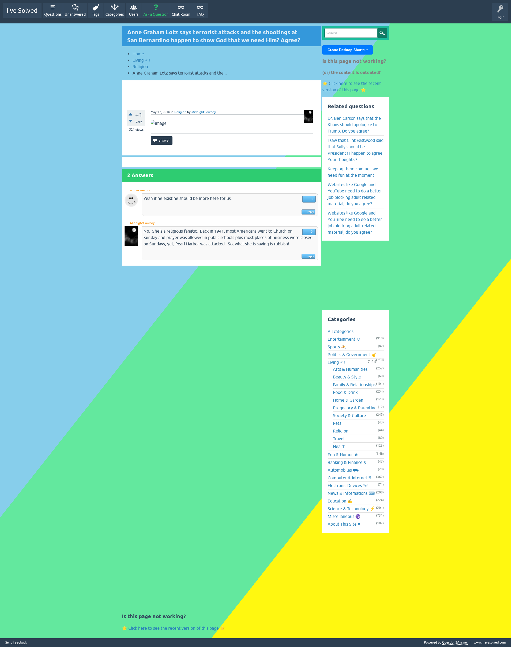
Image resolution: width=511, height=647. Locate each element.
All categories (340, 331)
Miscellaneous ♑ (344, 516)
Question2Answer (455, 642)
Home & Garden (348, 400)
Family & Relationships (354, 384)
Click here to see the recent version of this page (173, 628)
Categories (114, 14)
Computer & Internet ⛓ (349, 477)
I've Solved (22, 10)
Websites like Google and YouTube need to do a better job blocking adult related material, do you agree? (355, 194)
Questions (52, 14)
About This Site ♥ (344, 524)
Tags (95, 14)
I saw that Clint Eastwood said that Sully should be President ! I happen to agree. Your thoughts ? (356, 150)
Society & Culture (349, 415)
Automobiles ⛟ (343, 470)
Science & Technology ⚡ (351, 508)
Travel (338, 438)
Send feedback (16, 642)
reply (310, 211)
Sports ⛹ (337, 346)
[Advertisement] (221, 92)
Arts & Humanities (350, 369)
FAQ (200, 14)
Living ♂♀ (337, 362)
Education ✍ (340, 500)
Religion (180, 112)
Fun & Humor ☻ (343, 454)
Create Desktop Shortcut (348, 50)
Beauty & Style (347, 376)
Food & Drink (345, 392)
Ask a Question (155, 14)
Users (133, 14)
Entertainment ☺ (344, 339)
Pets (337, 423)
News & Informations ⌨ (351, 493)
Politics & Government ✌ (352, 354)
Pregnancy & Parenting (355, 407)
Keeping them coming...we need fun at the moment (353, 172)
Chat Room (181, 14)
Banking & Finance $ (347, 462)
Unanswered (75, 14)
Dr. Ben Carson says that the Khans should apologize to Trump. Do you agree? (354, 124)
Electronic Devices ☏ (348, 485)
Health (339, 446)
